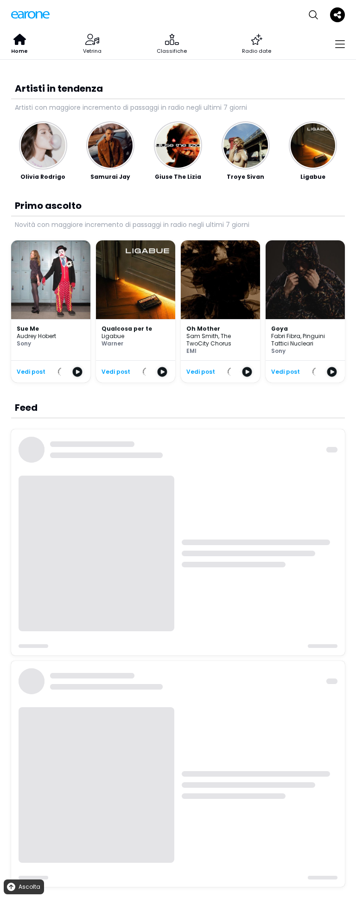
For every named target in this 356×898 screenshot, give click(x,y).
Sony (24, 343)
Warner (112, 343)
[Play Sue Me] (77, 372)
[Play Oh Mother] (247, 372)
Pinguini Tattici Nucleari (298, 339)
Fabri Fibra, (287, 336)
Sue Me (28, 329)
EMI (191, 351)
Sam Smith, (203, 336)
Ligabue (113, 336)
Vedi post (31, 372)
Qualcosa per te (127, 329)
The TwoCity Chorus (208, 339)
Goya (279, 329)
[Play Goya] (332, 372)
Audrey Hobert (36, 336)
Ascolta (29, 887)
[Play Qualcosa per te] (162, 372)
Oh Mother (203, 329)
